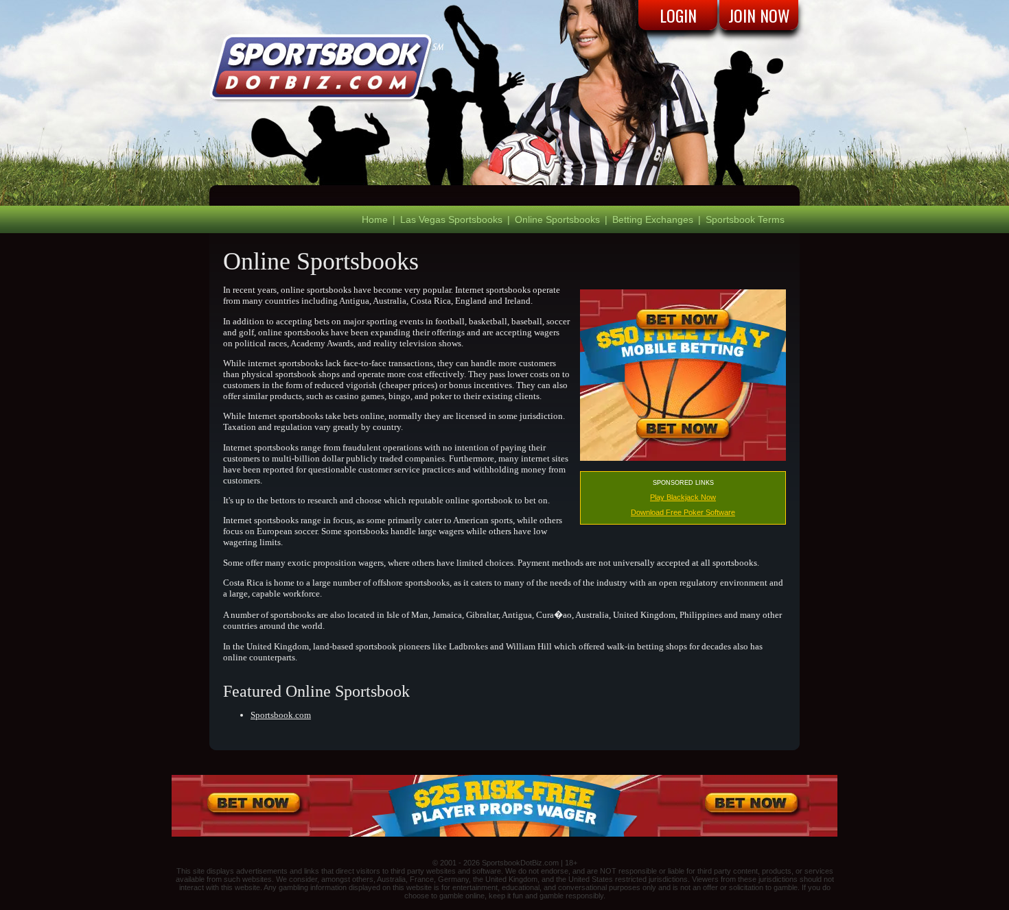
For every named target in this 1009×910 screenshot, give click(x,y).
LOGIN (678, 15)
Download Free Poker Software (683, 512)
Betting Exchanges (652, 219)
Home (375, 219)
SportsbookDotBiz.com (520, 863)
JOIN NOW (759, 15)
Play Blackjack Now (683, 497)
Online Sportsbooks (557, 219)
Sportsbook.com (281, 715)
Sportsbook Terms (745, 219)
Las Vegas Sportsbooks (451, 219)
